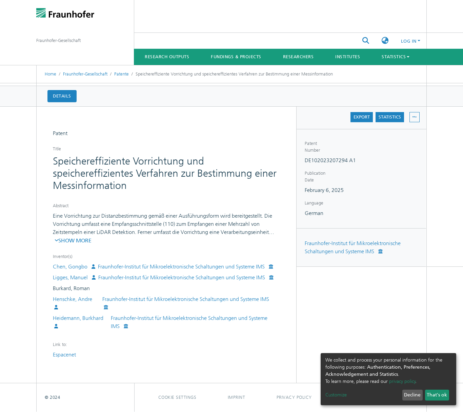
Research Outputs (167, 56)
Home (50, 74)
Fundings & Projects (236, 56)
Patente (121, 74)
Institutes (347, 56)
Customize (336, 395)
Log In (409, 41)
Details (62, 96)
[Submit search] (366, 41)
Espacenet (64, 354)
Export (362, 117)
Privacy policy (294, 397)
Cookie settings (177, 397)
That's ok (437, 395)
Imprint (236, 397)
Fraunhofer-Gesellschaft (85, 74)
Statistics (390, 117)
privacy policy (402, 381)
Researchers (298, 56)
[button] (385, 41)
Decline (412, 395)
